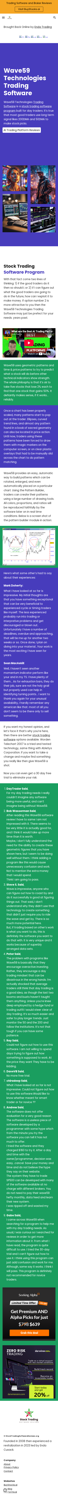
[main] (29, 27)
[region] (29, 7)
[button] (3, 17)
